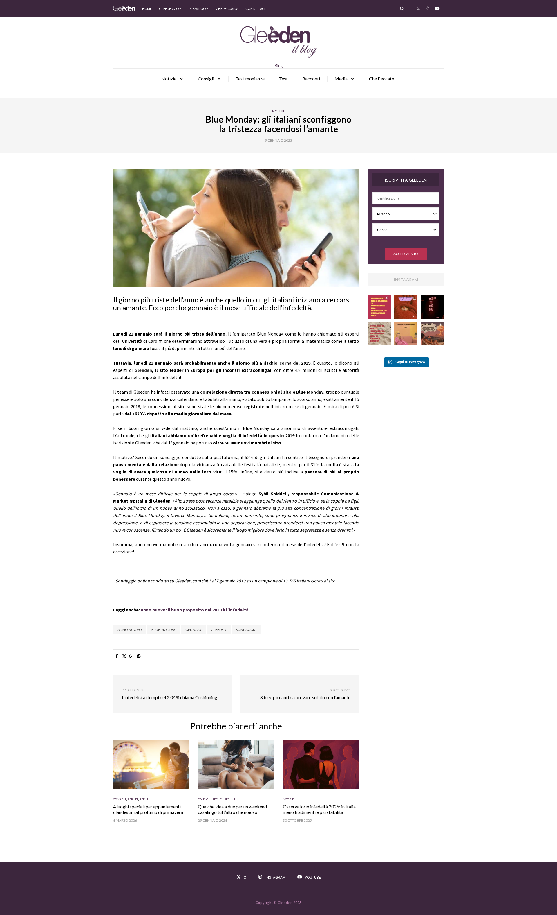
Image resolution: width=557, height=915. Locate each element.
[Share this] (116, 656)
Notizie (168, 78)
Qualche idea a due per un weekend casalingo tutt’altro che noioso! (232, 809)
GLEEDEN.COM (170, 8)
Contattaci (255, 8)
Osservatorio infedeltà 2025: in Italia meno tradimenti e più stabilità (319, 809)
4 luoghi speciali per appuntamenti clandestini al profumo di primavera (148, 809)
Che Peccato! (382, 78)
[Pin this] (138, 656)
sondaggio (246, 629)
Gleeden (218, 629)
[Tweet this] (124, 656)
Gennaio (193, 629)
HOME (147, 8)
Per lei (133, 799)
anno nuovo (129, 629)
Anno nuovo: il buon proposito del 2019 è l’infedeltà (195, 610)
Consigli (206, 78)
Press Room (199, 8)
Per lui (145, 799)
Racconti (311, 78)
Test (283, 78)
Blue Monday (163, 629)
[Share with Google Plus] (131, 656)
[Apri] (379, 307)
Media (341, 78)
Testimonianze (250, 78)
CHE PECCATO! (227, 8)
